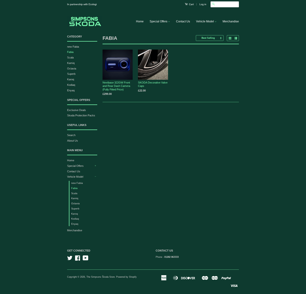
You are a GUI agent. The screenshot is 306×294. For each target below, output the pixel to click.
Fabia (70, 51)
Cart (191, 4)
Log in (202, 4)
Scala (70, 57)
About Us (72, 140)
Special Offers (159, 21)
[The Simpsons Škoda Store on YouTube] (85, 259)
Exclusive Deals (76, 110)
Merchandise (231, 21)
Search (71, 135)
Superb (71, 73)
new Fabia (73, 46)
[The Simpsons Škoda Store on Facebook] (77, 259)
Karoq (70, 79)
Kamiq (71, 62)
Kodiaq (71, 84)
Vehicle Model (205, 21)
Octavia (71, 68)
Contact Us (183, 21)
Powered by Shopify (126, 277)
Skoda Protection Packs (81, 115)
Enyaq (71, 90)
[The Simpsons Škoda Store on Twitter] (69, 259)
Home (140, 21)
